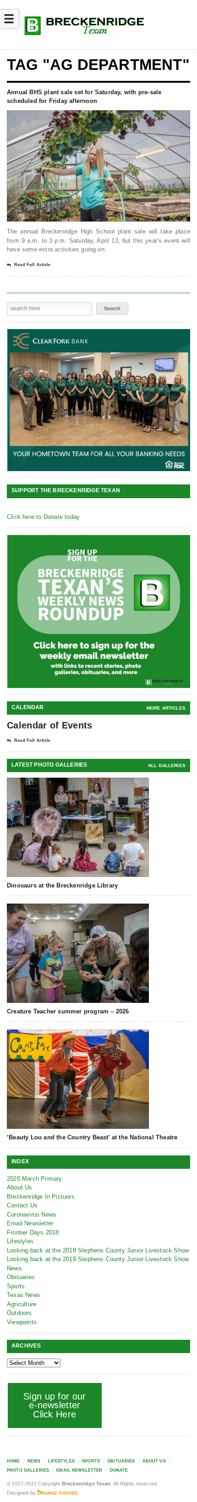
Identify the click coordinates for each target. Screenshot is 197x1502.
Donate (119, 1470)
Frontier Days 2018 (33, 1232)
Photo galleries (28, 1470)
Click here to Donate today (43, 516)
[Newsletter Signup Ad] (99, 611)
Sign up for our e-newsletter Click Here (54, 1405)
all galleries (167, 765)
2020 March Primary (34, 1178)
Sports (16, 1286)
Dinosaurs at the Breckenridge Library (62, 885)
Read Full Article (32, 264)
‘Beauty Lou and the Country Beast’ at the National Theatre (92, 1137)
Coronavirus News (31, 1214)
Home (13, 1461)
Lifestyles (20, 1241)
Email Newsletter (30, 1223)
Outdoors (19, 1312)
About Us (20, 1187)
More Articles (166, 708)
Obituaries (21, 1277)
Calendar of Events (49, 725)
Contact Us (22, 1205)
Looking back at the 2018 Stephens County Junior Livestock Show (98, 1250)
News (14, 1268)
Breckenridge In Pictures (41, 1196)
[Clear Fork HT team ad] (99, 400)
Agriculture (21, 1304)
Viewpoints (22, 1322)
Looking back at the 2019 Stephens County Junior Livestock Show (98, 1259)
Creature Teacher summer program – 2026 (68, 1011)
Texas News (23, 1294)
